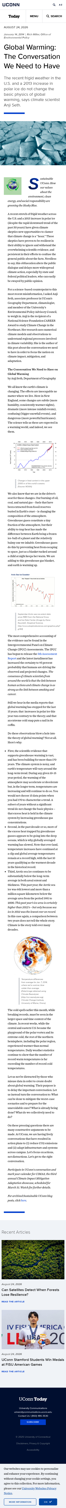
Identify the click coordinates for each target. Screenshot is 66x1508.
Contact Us (24, 1415)
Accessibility (33, 1449)
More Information (20, 1502)
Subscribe (33, 1422)
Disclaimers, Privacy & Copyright (33, 1443)
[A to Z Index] (60, 4)
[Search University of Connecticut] (54, 4)
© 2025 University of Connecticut (33, 1436)
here (23, 1200)
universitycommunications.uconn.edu (33, 1412)
